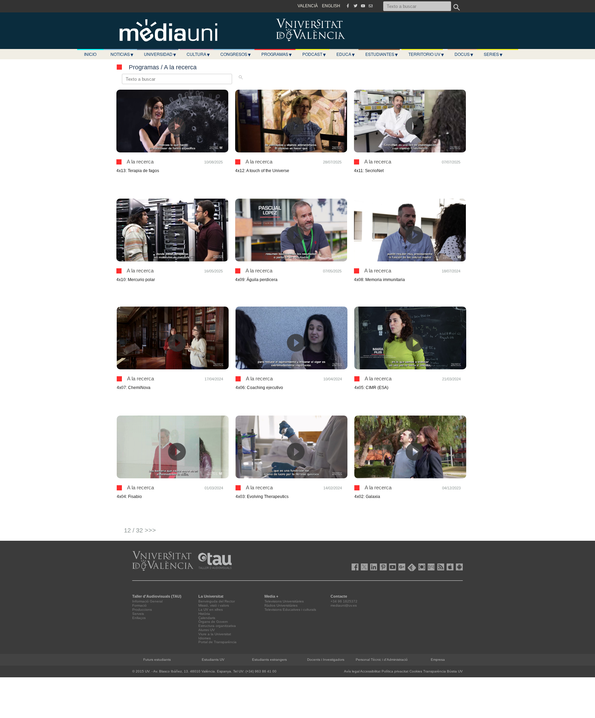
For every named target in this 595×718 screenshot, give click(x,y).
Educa (345, 54)
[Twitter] (355, 5)
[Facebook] (347, 5)
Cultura (198, 54)
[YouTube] (363, 5)
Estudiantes (381, 54)
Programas (276, 54)
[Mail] (370, 5)
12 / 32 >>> (140, 530)
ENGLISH (331, 5)
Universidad (160, 54)
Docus (464, 54)
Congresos (235, 54)
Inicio (90, 54)
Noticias (122, 54)
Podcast (314, 54)
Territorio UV (426, 54)
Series (493, 54)
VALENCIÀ (308, 5)
